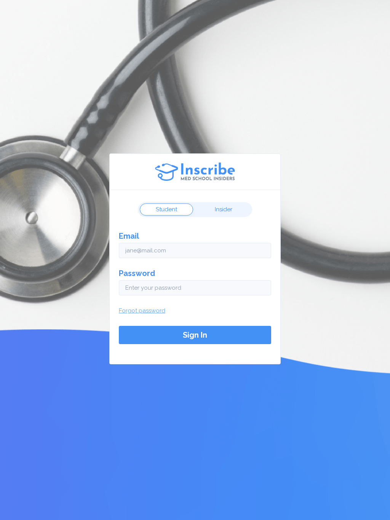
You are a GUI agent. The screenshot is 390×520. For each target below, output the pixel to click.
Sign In (195, 335)
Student (166, 209)
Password (137, 273)
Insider (223, 209)
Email (129, 236)
